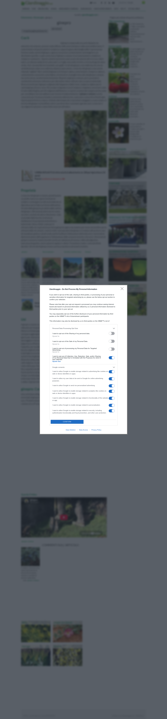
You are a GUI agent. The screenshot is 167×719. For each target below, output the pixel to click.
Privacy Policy (96, 430)
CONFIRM (67, 422)
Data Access (83, 430)
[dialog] (83, 359)
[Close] (123, 289)
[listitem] (83, 328)
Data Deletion (71, 430)
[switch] (112, 333)
